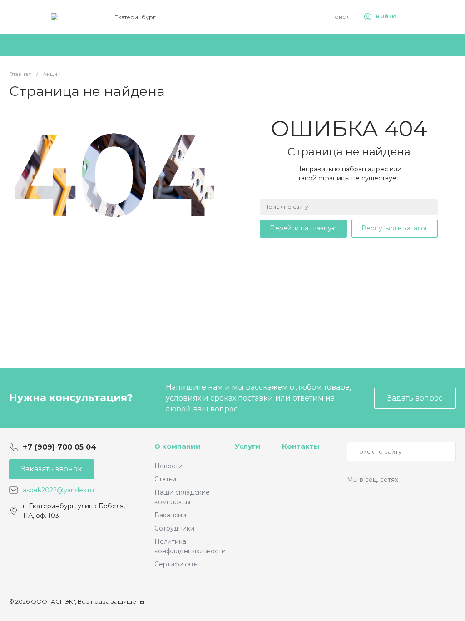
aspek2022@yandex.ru (58, 490)
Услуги (248, 446)
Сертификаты (176, 564)
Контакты (301, 446)
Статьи (165, 479)
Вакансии (170, 515)
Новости (168, 466)
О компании (177, 446)
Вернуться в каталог (394, 228)
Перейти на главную (303, 228)
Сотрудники (174, 528)
